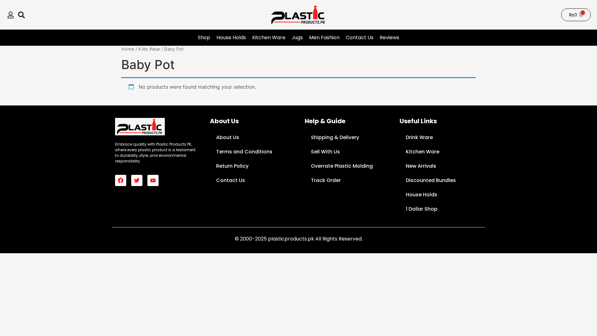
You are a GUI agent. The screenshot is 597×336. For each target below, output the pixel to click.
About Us (227, 137)
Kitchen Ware (268, 37)
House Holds (231, 37)
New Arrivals (421, 166)
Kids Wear (149, 49)
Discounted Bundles (431, 180)
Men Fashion (324, 37)
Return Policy (232, 166)
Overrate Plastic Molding (342, 166)
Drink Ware (419, 137)
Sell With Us (325, 151)
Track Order (326, 180)
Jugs (297, 37)
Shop (204, 37)
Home (127, 49)
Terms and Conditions (244, 151)
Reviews (389, 37)
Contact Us (359, 37)
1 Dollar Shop (421, 208)
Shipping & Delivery (335, 137)
